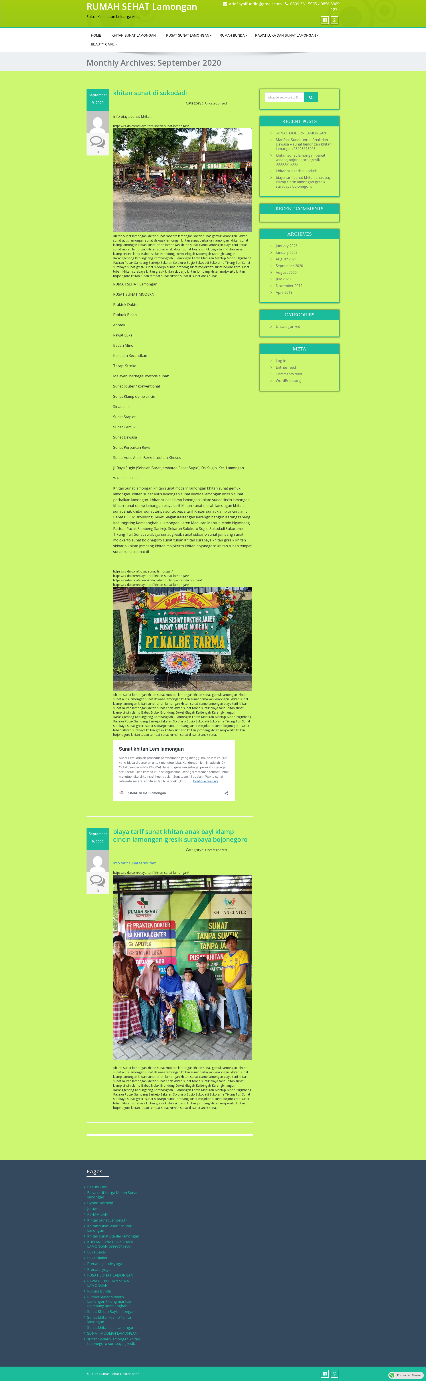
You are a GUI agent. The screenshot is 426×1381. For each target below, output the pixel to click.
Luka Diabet (97, 1257)
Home (96, 35)
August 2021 (286, 259)
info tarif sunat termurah (134, 863)
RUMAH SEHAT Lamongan (142, 6)
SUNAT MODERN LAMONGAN (301, 133)
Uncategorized (216, 103)
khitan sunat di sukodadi (150, 93)
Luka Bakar (96, 1252)
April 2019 (284, 292)
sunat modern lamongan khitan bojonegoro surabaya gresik (113, 1341)
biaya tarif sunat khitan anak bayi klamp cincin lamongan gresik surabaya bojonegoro (180, 835)
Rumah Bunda (232, 35)
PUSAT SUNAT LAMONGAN (187, 35)
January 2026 (287, 246)
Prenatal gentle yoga (104, 1263)
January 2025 (287, 252)
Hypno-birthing (100, 1202)
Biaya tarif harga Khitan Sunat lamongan (112, 1195)
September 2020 (289, 266)
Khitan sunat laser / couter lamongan (109, 1228)
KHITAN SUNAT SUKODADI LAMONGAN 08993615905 (110, 1244)
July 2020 (283, 279)
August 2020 (286, 272)
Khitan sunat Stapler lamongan (113, 1236)
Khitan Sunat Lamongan (134, 35)
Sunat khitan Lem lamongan (110, 1327)
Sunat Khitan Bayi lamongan (110, 1311)
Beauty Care (102, 44)
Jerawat (93, 1208)
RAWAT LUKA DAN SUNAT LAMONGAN (285, 35)
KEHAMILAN (97, 1214)
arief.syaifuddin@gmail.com (255, 3)
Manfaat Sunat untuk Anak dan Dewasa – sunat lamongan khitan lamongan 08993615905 (303, 144)
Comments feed (289, 374)
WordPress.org (288, 380)
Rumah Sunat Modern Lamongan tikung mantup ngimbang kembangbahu (109, 1301)
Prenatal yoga (98, 1269)
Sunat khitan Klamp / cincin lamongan (109, 1319)
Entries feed (286, 367)
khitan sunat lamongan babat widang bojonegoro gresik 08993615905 (300, 159)
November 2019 (289, 285)
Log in (281, 360)
